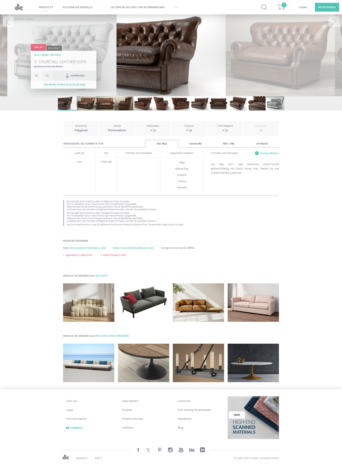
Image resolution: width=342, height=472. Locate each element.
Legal (69, 409)
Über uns (71, 401)
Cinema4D (195, 143)
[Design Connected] (19, 7)
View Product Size (114, 255)
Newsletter (185, 418)
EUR (97, 458)
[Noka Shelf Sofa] (198, 302)
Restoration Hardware (112, 335)
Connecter (184, 401)
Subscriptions (130, 401)
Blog (180, 427)
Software (127, 427)
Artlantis (262, 143)
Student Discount (132, 418)
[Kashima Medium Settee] (88, 302)
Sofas (44, 54)
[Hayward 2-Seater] (253, 302)
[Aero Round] (143, 363)
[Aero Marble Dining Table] (253, 363)
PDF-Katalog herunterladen (194, 409)
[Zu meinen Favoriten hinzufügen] (47, 75)
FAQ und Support (76, 418)
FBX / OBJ (228, 143)
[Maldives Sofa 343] (88, 363)
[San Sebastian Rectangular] (198, 363)
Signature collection (79, 255)
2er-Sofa (55, 54)
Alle (36, 54)
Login (303, 7)
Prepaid (127, 409)
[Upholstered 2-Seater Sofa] (143, 302)
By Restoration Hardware (48, 66)
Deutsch (81, 458)
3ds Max (162, 143)
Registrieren (327, 7)
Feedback (76, 427)
